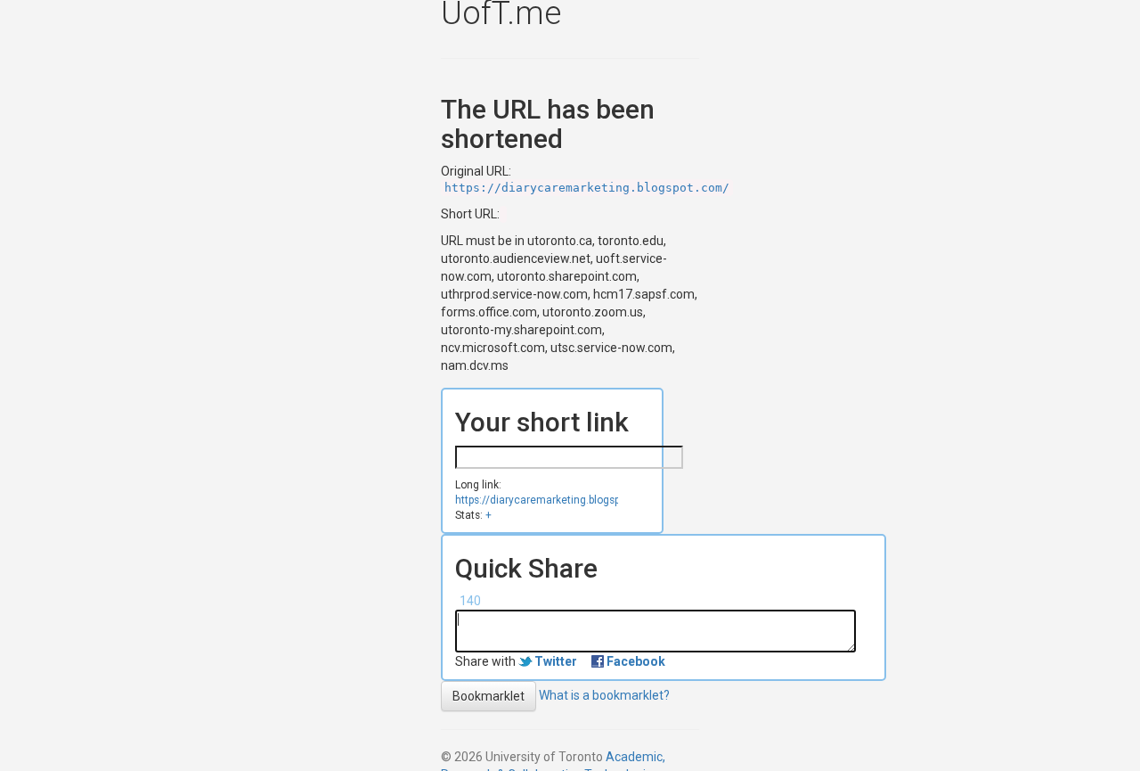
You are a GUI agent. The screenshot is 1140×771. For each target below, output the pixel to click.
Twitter (555, 661)
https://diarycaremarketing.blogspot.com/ (586, 187)
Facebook (636, 661)
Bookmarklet (488, 696)
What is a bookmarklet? (604, 695)
